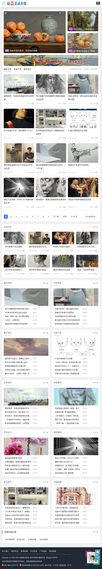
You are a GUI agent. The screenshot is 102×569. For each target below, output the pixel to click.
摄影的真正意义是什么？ (64, 462)
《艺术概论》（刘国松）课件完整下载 (69, 416)
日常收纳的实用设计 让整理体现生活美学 (21, 508)
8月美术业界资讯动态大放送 (16, 312)
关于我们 (5, 551)
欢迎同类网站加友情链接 (48, 539)
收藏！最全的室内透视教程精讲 (17, 469)
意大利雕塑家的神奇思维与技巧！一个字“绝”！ (23, 309)
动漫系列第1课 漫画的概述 (65, 412)
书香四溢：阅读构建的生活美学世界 (19, 519)
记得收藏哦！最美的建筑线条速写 (18, 462)
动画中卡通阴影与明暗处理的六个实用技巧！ (72, 511)
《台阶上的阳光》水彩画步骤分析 (68, 362)
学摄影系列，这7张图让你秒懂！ (67, 465)
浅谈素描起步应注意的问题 (65, 316)
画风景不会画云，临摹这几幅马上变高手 (20, 358)
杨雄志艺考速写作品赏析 (64, 312)
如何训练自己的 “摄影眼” (64, 473)
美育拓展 (24, 551)
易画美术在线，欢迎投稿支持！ (85, 69)
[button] (60, 12)
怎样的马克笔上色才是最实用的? (17, 370)
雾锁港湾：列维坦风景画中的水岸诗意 (20, 408)
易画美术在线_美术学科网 (28, 557)
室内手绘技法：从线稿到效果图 (17, 473)
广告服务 (43, 551)
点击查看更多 (90, 216)
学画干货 (17, 69)
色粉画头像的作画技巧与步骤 (66, 370)
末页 (65, 216)
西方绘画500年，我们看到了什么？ (18, 412)
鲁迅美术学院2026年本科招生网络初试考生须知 (73, 320)
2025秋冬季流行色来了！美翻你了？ (19, 511)
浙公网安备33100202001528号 (33, 565)
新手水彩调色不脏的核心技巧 (16, 362)
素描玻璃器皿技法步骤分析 (15, 366)
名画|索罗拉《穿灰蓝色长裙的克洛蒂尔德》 (72, 309)
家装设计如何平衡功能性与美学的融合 (20, 515)
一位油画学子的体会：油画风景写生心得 (20, 419)
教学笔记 (27, 69)
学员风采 (33, 551)
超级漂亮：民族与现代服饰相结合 (18, 523)
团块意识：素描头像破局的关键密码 (19, 416)
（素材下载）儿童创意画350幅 (67, 423)
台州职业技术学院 (23, 539)
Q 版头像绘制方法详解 (63, 358)
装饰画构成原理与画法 (13, 458)
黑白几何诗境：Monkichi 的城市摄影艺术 (71, 458)
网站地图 (52, 551)
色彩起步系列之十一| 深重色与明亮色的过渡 (72, 366)
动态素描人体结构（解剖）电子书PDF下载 (71, 408)
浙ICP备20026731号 (11, 565)
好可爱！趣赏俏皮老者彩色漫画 (67, 523)
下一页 (56, 216)
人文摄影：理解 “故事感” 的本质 (67, 469)
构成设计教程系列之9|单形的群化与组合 (21, 465)
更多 (94, 227)
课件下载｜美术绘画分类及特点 (67, 419)
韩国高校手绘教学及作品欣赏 (16, 324)
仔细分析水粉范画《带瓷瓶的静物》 (69, 373)
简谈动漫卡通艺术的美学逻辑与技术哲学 (70, 519)
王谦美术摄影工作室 (35, 539)
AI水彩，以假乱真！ (13, 320)
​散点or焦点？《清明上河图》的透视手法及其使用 (24, 373)
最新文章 (7, 69)
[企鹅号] (98, 552)
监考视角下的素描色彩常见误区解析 (69, 324)
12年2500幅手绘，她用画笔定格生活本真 (71, 508)
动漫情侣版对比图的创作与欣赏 (67, 515)
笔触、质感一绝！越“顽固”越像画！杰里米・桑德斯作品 (26, 316)
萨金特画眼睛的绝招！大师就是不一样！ (20, 423)
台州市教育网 (10, 539)
